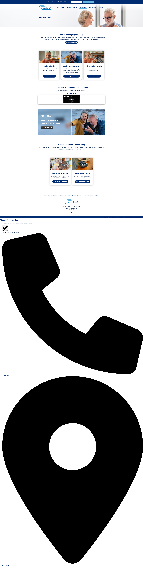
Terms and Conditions (88, 195)
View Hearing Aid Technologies (72, 76)
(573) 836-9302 (64, 2)
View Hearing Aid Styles (49, 76)
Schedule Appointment (71, 42)
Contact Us (101, 7)
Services (68, 7)
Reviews (89, 7)
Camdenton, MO (52, 2)
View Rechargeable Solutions (82, 181)
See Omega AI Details (71, 93)
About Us (62, 7)
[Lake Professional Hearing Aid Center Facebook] (71, 212)
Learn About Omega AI (47, 127)
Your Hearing (75, 7)
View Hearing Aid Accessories (60, 181)
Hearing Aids (82, 7)
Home (58, 7)
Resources (94, 7)
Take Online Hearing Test (94, 76)
